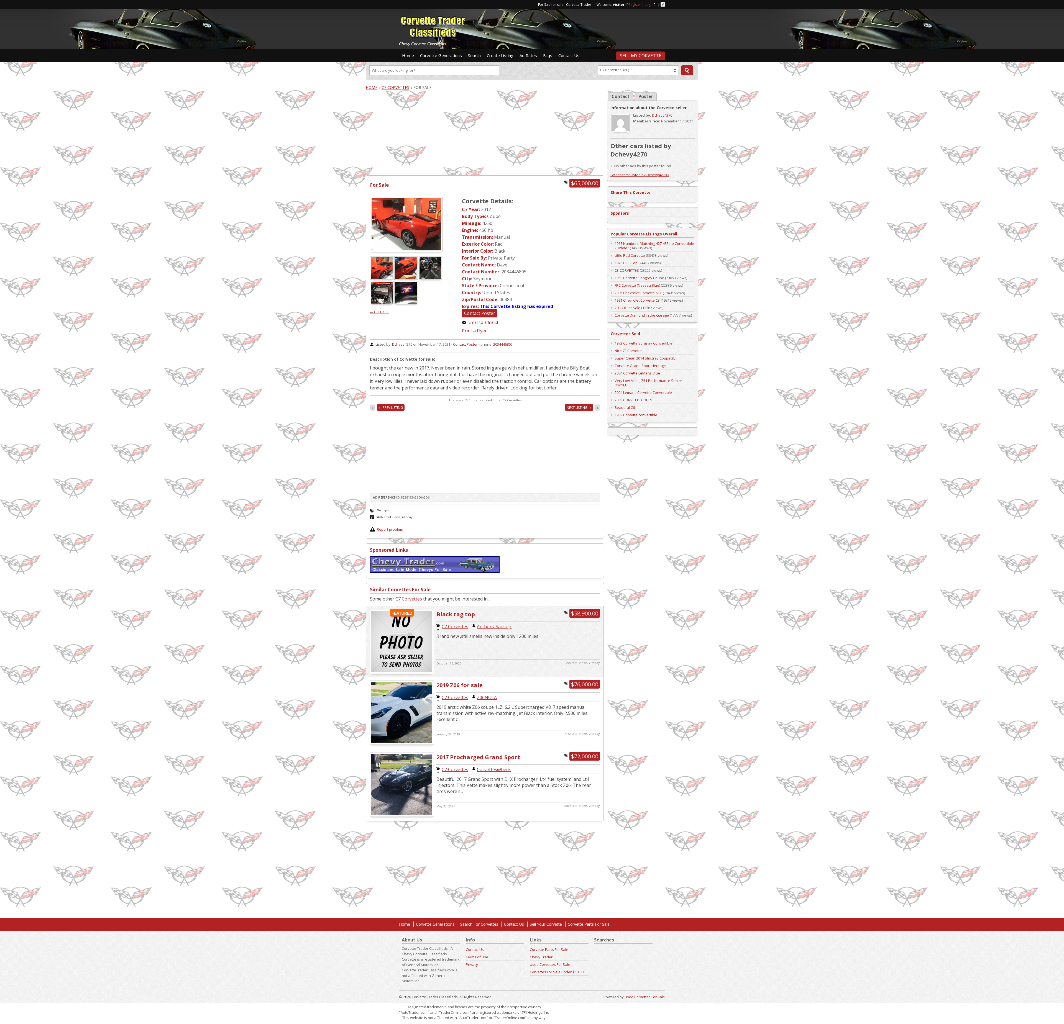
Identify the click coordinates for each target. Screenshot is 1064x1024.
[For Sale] (406, 224)
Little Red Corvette (630, 255)
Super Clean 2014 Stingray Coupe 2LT (646, 358)
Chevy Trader (541, 956)
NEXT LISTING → (579, 407)
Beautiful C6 (625, 407)
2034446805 (503, 344)
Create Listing (500, 55)
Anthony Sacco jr (494, 626)
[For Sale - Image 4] (382, 303)
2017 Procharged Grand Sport (478, 757)
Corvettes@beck (494, 769)
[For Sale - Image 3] (431, 278)
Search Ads (687, 70)
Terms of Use (477, 956)
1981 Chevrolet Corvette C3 (637, 300)
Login (649, 4)
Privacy (472, 964)
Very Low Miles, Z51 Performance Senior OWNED (648, 382)
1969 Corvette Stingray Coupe (639, 277)
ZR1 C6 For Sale (627, 307)
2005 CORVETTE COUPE (634, 399)
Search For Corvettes (479, 924)
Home (408, 55)
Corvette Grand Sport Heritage (640, 365)
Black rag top (455, 614)
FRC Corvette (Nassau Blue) (637, 285)
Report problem (390, 529)
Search (474, 55)
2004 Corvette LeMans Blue (637, 373)
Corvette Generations (441, 55)
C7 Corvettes (395, 87)
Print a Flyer (474, 331)
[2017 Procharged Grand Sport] (402, 815)
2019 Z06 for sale (459, 685)
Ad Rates (528, 55)
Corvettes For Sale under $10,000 (557, 971)
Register (634, 4)
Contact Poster (479, 313)
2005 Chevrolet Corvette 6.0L (638, 292)
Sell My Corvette (640, 56)
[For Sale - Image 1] (382, 278)
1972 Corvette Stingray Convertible (643, 343)
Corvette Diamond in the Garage (642, 315)
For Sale (379, 185)
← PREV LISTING (390, 407)
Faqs (547, 55)
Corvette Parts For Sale (589, 924)
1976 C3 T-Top (626, 262)
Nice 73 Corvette (628, 350)
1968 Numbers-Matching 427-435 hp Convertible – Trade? (654, 245)
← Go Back (379, 312)
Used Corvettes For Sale (550, 964)
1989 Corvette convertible (636, 414)
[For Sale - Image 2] (406, 278)
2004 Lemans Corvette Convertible (643, 392)
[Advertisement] (576, 26)
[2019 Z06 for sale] (402, 743)
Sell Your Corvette (546, 924)
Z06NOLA (487, 697)
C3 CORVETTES (627, 270)
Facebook (663, 4)
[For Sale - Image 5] (406, 303)
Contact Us (568, 55)
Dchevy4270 (402, 344)
